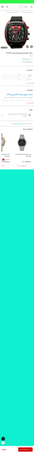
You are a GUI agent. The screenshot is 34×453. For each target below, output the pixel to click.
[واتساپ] (3, 443)
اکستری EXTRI (26, 59)
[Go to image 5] (1, 47)
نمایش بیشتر (30, 83)
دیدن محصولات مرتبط (25, 449)
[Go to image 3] (3, 47)
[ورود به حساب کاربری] (7, 7)
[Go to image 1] (6, 47)
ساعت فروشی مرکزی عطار (27, 12)
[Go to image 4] (2, 47)
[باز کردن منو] (31, 6)
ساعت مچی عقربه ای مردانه (13, 12)
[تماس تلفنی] (3, 438)
